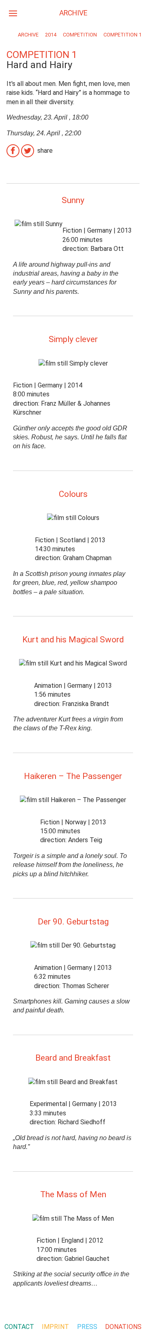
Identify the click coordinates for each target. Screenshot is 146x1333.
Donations (123, 1327)
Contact (19, 1327)
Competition (80, 35)
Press (87, 1327)
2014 (50, 35)
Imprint (55, 1327)
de (133, 12)
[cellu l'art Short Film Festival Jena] (7, 35)
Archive (28, 35)
